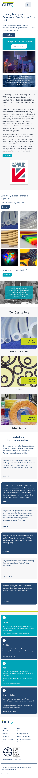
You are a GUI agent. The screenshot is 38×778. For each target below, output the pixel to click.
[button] (34, 4)
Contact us (17, 46)
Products (5, 733)
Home (5, 728)
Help (18, 728)
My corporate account (24, 739)
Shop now (5, 207)
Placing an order (22, 733)
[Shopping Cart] (28, 4)
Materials (5, 731)
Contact (19, 731)
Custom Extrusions (8, 739)
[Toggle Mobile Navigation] (34, 4)
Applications (6, 736)
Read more (7, 155)
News (4, 742)
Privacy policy (5, 774)
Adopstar (13, 769)
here (27, 453)
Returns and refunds (23, 736)
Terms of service (15, 774)
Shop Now (9, 35)
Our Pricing (20, 742)
